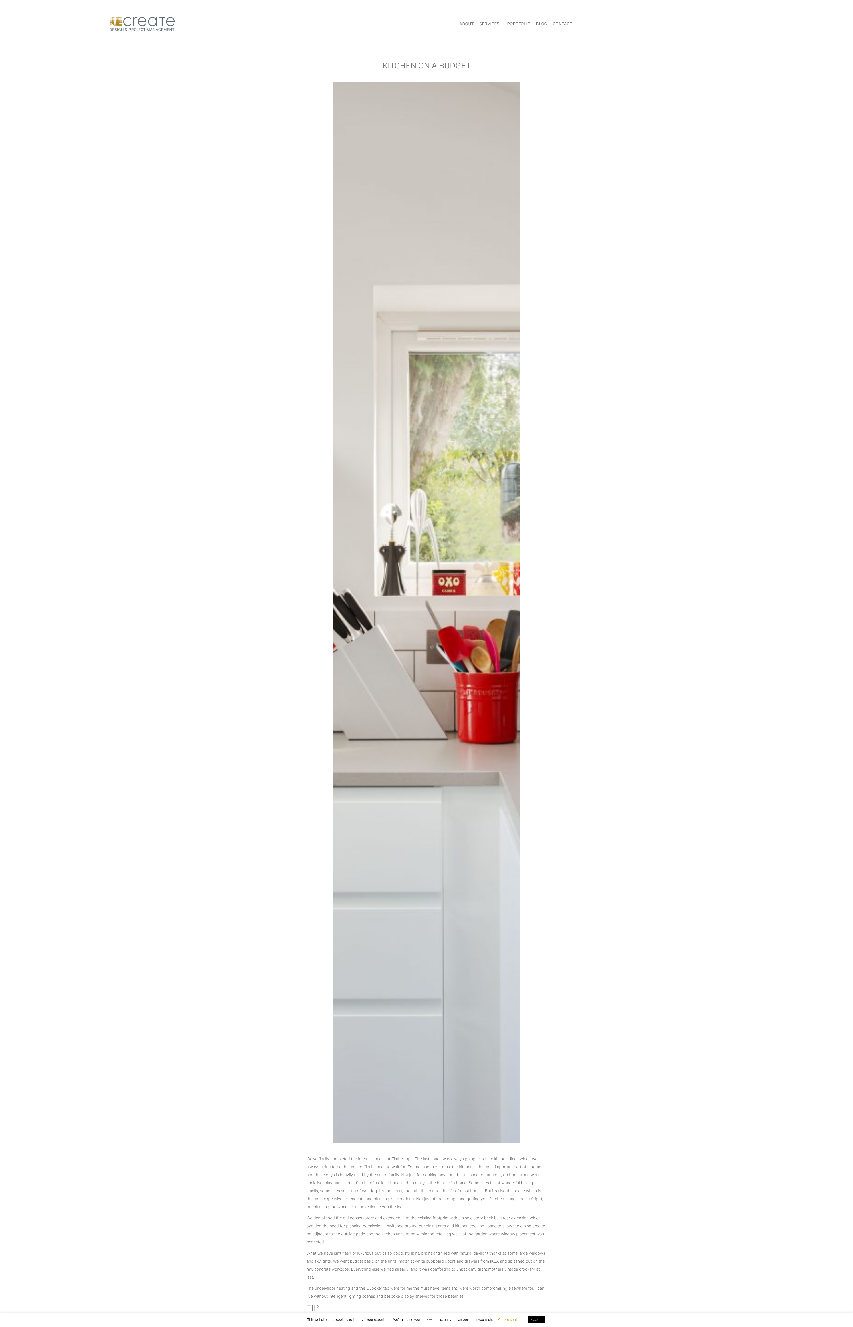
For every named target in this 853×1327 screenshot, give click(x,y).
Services (489, 24)
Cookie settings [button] (510, 1319)
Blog (541, 24)
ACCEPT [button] (536, 1319)
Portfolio (518, 24)
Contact (562, 24)
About (466, 24)
